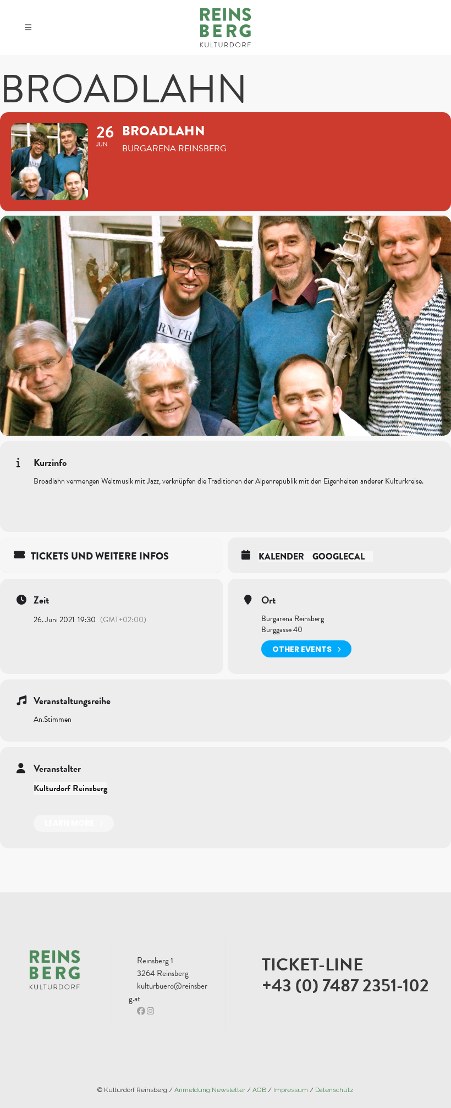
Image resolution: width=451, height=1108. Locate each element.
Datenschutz (334, 1090)
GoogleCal (338, 556)
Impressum (290, 1090)
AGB (259, 1090)
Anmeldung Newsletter (209, 1090)
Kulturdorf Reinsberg (70, 788)
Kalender (281, 556)
